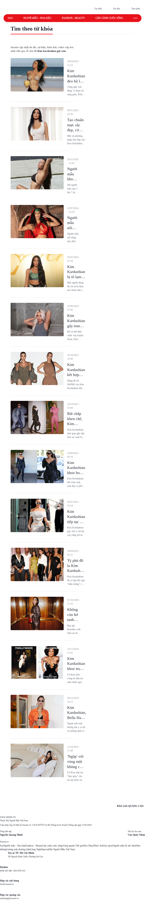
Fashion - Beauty (73, 18)
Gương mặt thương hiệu (18, 849)
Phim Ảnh (98, 845)
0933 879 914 (19, 871)
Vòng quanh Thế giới (73, 845)
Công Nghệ (36, 849)
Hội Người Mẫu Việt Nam (62, 849)
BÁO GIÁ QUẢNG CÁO (130, 806)
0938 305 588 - (6, 871)
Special (45, 849)
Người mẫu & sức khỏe (125, 845)
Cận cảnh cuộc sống (109, 18)
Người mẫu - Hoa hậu (37, 18)
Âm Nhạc (88, 845)
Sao (10, 18)
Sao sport (108, 845)
